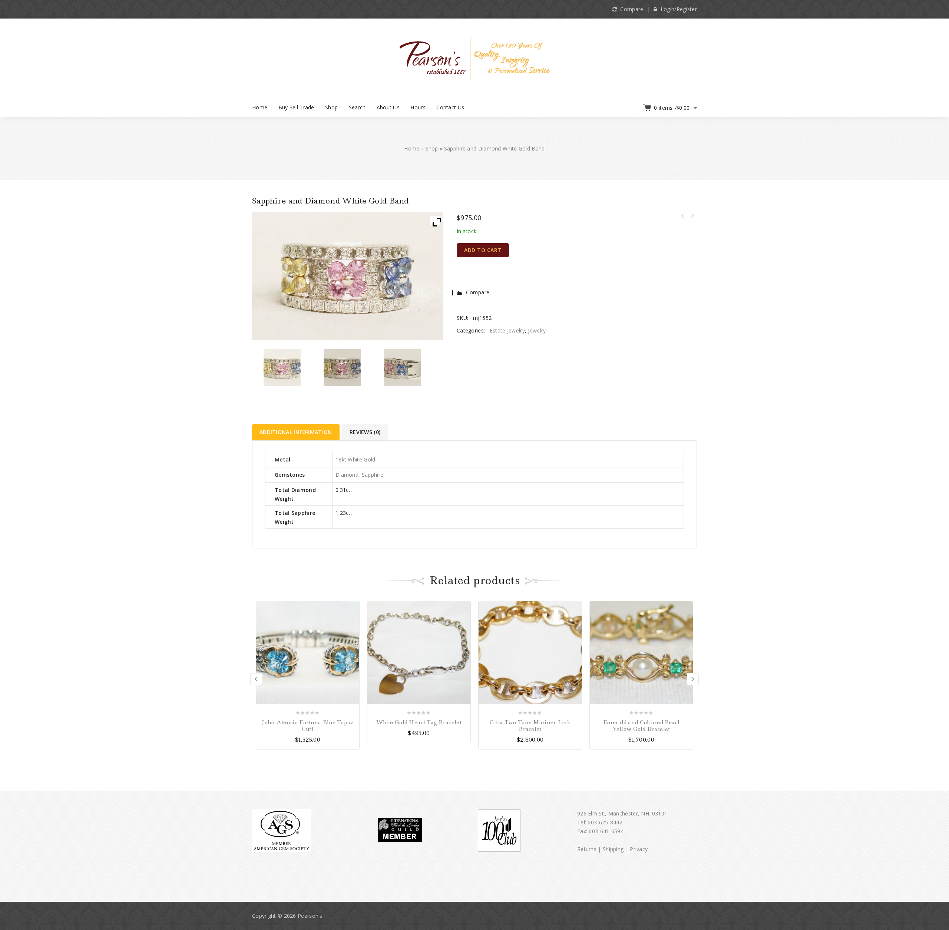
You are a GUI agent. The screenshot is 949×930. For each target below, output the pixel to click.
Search (357, 107)
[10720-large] (282, 367)
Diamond (346, 474)
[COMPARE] (352, 620)
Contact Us (450, 107)
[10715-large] (342, 367)
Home (259, 107)
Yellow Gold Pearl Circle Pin (682, 216)
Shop (331, 107)
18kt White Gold (355, 459)
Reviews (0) (365, 432)
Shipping (613, 849)
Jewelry (537, 330)
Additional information (295, 432)
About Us (388, 107)
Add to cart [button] (463, 607)
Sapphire (372, 474)
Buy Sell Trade (296, 107)
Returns (586, 849)
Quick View (352, 633)
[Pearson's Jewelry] (475, 57)
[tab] (296, 432)
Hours (418, 107)
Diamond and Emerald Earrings (692, 216)
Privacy (639, 849)
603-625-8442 (605, 822)
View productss (352, 607)
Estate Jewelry (507, 330)
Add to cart (483, 250)
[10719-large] (402, 367)
